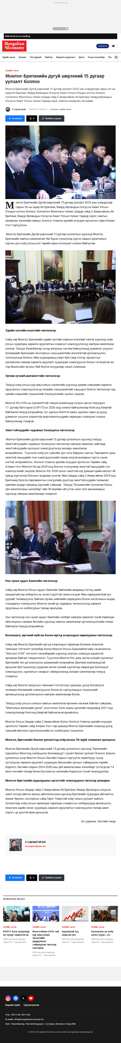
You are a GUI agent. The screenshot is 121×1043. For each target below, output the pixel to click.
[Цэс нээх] (116, 57)
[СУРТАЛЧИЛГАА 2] (57, 28)
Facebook (17, 118)
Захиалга (102, 46)
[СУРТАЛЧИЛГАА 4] (61, 28)
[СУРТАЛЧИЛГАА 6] (66, 28)
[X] (23, 998)
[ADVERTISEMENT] (60, 17)
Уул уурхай (35, 57)
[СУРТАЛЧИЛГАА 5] (64, 28)
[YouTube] (31, 998)
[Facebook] (16, 998)
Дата (81, 57)
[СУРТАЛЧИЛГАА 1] (54, 28)
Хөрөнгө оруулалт (65, 57)
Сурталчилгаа (31, 1005)
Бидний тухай (12, 1005)
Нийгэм (49, 57)
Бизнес (22, 57)
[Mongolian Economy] (14, 46)
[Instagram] (8, 998)
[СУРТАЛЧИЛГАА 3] (59, 28)
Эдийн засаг (8, 57)
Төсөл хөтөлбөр (96, 57)
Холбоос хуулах (53, 118)
